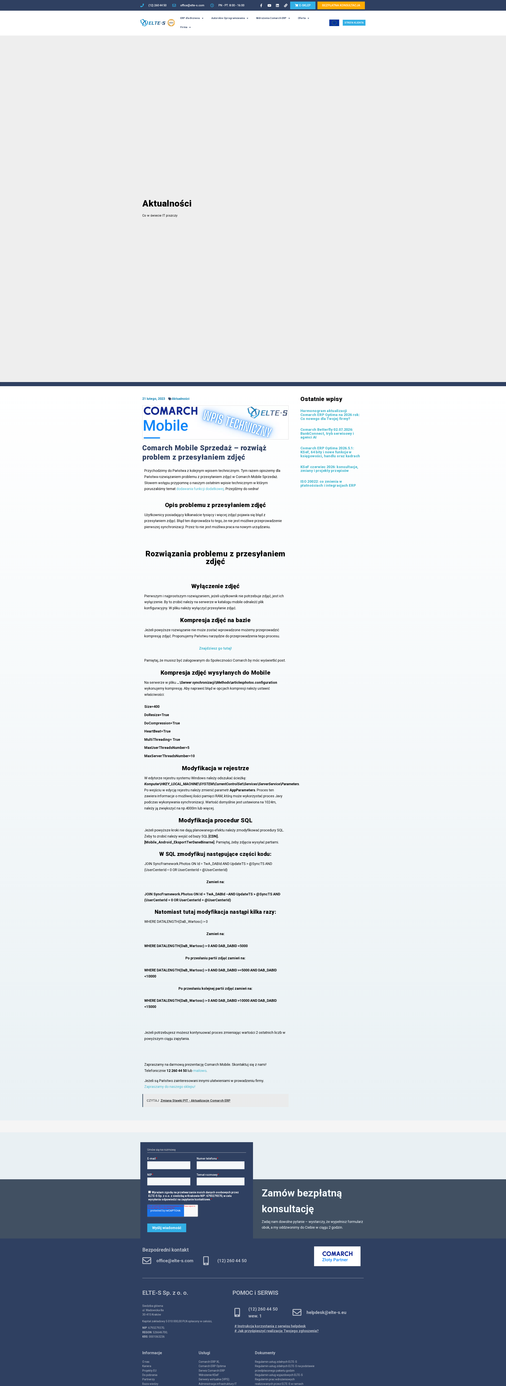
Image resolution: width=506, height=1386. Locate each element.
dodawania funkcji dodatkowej (200, 489)
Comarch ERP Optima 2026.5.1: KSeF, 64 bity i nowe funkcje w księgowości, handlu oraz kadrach (330, 452)
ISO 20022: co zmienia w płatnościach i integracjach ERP (328, 483)
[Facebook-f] (261, 5)
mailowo (199, 1071)
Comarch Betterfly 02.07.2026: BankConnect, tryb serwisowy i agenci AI (327, 433)
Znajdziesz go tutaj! (215, 648)
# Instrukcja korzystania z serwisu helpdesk (270, 1326)
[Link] (285, 5)
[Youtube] (269, 5)
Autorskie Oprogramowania (228, 18)
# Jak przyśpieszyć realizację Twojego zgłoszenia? (276, 1331)
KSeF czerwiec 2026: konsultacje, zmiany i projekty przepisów (329, 469)
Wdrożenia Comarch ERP (271, 18)
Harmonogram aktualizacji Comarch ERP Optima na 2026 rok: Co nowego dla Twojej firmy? (330, 415)
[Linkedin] (277, 5)
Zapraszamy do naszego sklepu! (169, 1087)
